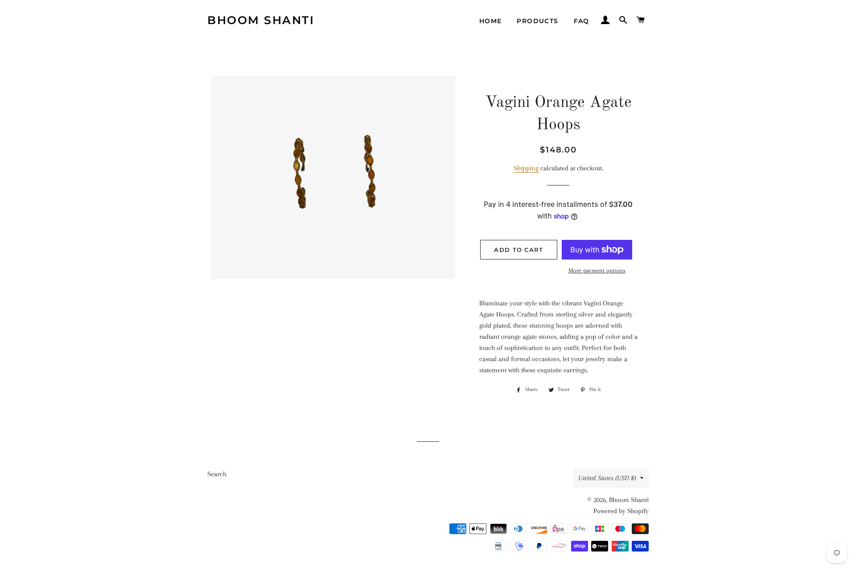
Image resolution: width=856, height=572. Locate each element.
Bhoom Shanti (260, 20)
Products (537, 21)
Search (216, 474)
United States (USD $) (607, 478)
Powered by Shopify (621, 511)
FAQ (581, 21)
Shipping (526, 168)
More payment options (597, 270)
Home (490, 21)
